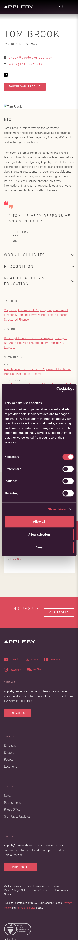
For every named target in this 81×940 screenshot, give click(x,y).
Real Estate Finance (54, 315)
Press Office (12, 809)
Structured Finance (16, 320)
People (8, 759)
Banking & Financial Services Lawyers (28, 338)
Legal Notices (21, 890)
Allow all (39, 521)
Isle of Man (28, 43)
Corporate (10, 310)
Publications (12, 803)
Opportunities (20, 867)
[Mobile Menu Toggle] (71, 7)
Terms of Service (25, 907)
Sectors (9, 753)
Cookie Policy (11, 886)
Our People (59, 612)
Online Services (41, 890)
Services (10, 746)
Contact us (18, 713)
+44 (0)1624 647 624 (25, 64)
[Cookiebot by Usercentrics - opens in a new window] (56, 389)
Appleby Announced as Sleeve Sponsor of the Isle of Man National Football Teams (37, 371)
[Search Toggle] (61, 7)
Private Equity (38, 343)
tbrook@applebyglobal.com (30, 58)
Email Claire (17, 559)
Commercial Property (32, 310)
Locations (10, 767)
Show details (57, 509)
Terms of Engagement (34, 886)
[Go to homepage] (18, 6)
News (8, 796)
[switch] (68, 469)
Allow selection (39, 534)
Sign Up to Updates (17, 817)
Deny (38, 547)
